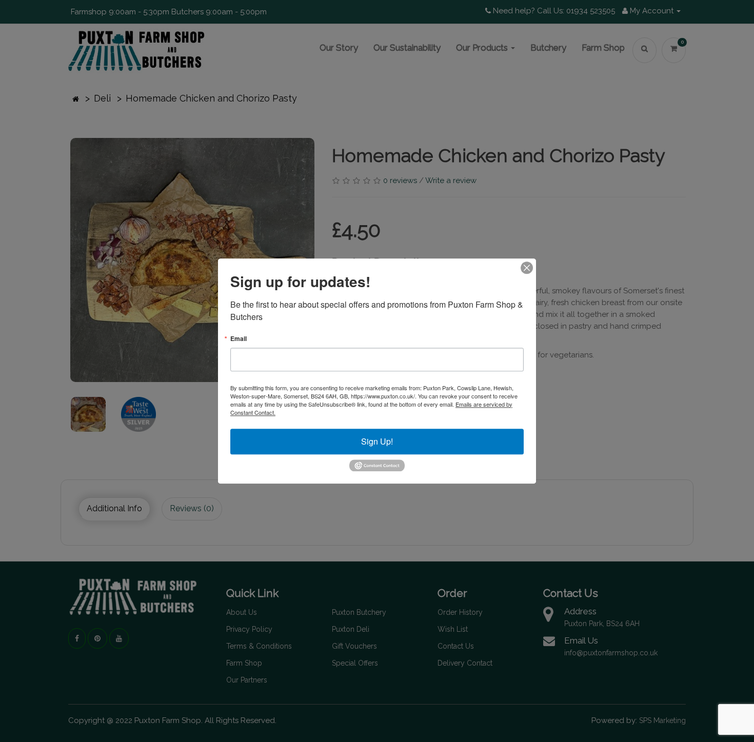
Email (238, 338)
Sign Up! (377, 441)
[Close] (527, 268)
